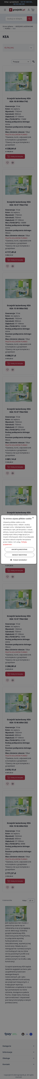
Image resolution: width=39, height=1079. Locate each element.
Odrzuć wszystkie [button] (19, 555)
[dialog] (19, 539)
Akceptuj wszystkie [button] (19, 549)
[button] (18, 560)
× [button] (33, 517)
